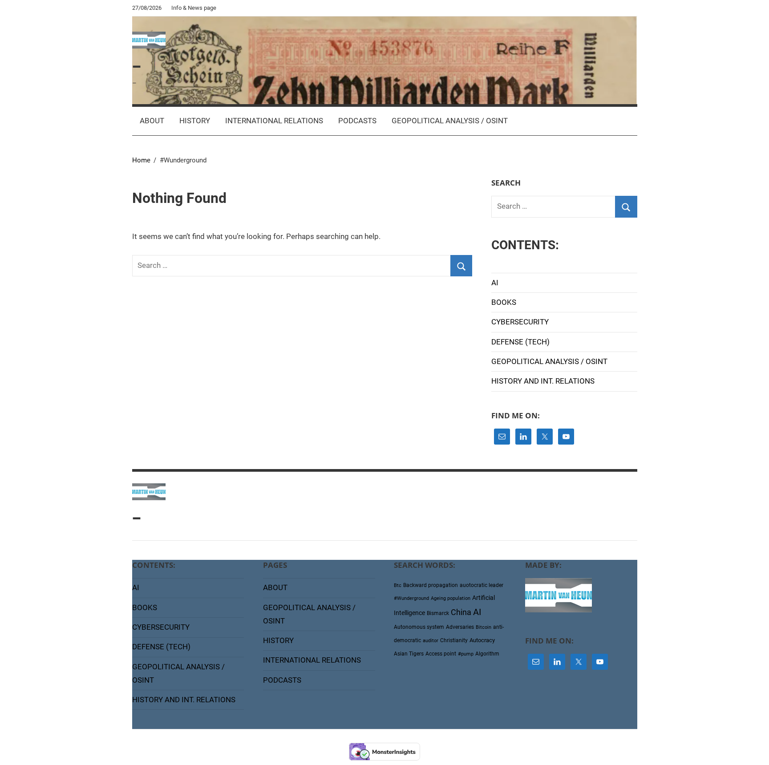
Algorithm (487, 654)
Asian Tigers (409, 654)
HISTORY (194, 120)
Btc (397, 585)
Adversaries (460, 627)
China (461, 612)
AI (494, 282)
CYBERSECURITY (520, 321)
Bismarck (438, 613)
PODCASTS (357, 120)
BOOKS (503, 302)
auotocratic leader (481, 585)
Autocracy (482, 640)
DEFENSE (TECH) (520, 341)
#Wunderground (411, 598)
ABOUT (152, 120)
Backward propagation (430, 585)
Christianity (454, 640)
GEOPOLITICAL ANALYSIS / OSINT (450, 120)
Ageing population (450, 598)
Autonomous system (419, 627)
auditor (430, 641)
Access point (440, 654)
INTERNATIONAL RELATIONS (274, 120)
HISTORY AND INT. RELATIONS (543, 380)
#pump (466, 654)
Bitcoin (483, 627)
